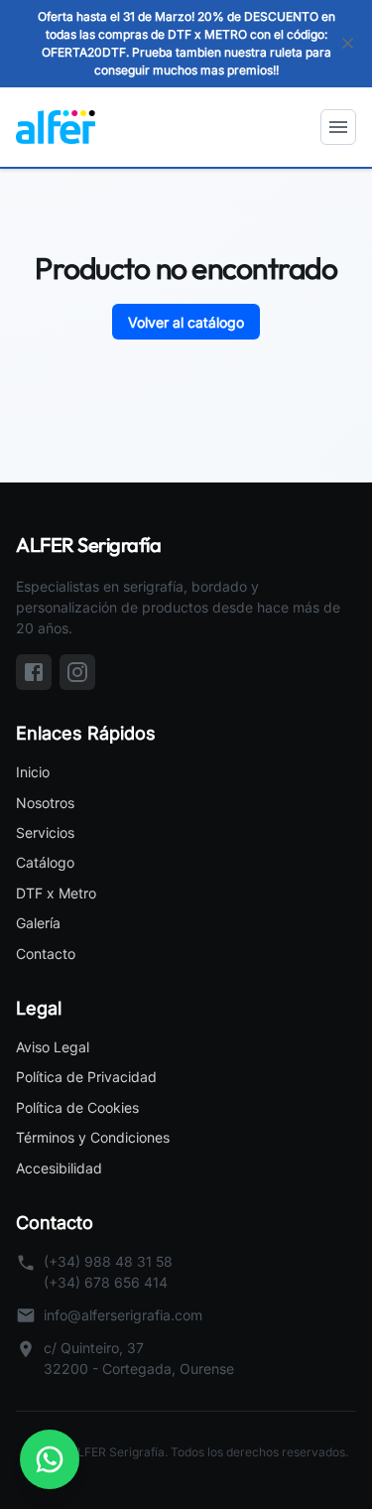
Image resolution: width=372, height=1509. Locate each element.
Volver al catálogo (186, 322)
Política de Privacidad (86, 1076)
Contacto (45, 953)
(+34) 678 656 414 (106, 1282)
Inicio (33, 771)
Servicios (45, 832)
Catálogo (45, 862)
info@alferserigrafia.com (123, 1314)
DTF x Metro (56, 893)
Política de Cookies (77, 1107)
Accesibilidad (59, 1168)
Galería (38, 922)
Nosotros (45, 802)
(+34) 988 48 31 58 (108, 1261)
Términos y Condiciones (93, 1137)
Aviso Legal (52, 1046)
